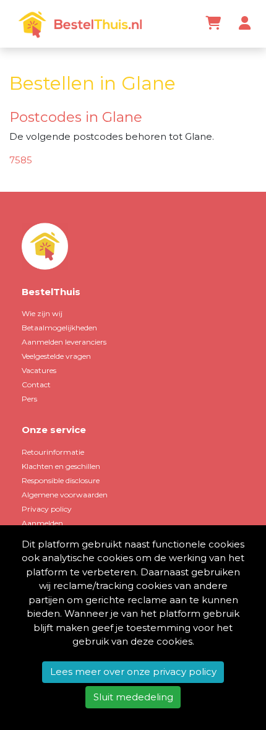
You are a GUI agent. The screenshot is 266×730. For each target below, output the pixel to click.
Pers (29, 398)
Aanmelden (42, 523)
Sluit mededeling (133, 697)
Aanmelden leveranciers (64, 341)
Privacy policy (47, 508)
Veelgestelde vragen (56, 356)
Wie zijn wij (42, 313)
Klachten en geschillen (61, 466)
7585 (20, 160)
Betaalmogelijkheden (59, 327)
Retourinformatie (53, 452)
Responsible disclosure (61, 480)
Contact (36, 384)
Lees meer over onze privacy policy (133, 671)
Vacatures (39, 370)
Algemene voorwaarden (65, 494)
